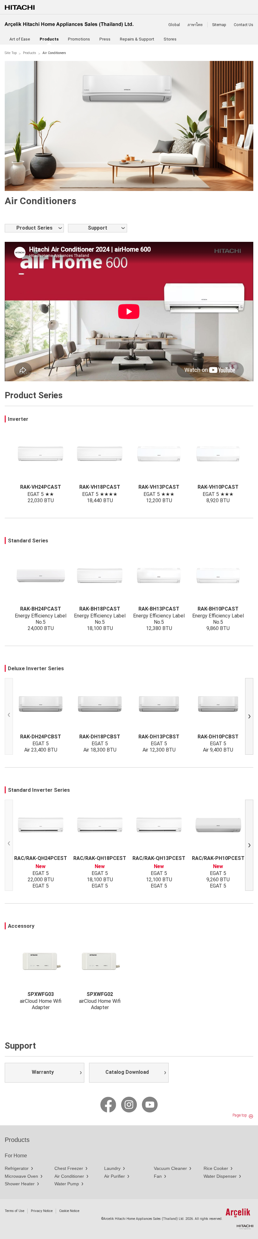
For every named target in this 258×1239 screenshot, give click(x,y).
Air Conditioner (69, 1176)
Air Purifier (114, 1176)
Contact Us (243, 25)
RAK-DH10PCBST (218, 736)
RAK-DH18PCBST (99, 736)
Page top (240, 1115)
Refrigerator (17, 1168)
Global (174, 25)
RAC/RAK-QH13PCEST (158, 858)
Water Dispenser (220, 1176)
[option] (129, 126)
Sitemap (219, 25)
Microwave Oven (21, 1176)
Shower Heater (20, 1183)
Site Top (11, 53)
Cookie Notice (69, 1211)
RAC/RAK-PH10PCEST (218, 858)
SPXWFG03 (40, 994)
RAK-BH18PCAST (99, 608)
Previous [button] (10, 717)
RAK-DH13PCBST (158, 736)
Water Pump (66, 1183)
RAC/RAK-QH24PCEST (40, 858)
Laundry (112, 1168)
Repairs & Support (137, 39)
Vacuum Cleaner (170, 1168)
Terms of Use (14, 1211)
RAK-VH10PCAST (218, 487)
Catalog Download (127, 1072)
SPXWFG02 (100, 994)
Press (104, 39)
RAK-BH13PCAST (158, 608)
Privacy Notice (42, 1211)
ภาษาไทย (195, 25)
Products (29, 53)
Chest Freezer (68, 1168)
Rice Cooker (216, 1168)
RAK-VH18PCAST (99, 487)
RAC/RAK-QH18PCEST (99, 858)
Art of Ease (19, 39)
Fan (158, 1176)
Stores (170, 39)
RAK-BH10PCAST (218, 608)
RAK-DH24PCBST (40, 736)
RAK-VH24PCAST (40, 487)
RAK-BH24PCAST (40, 608)
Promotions (79, 39)
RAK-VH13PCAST (158, 487)
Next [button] (250, 717)
